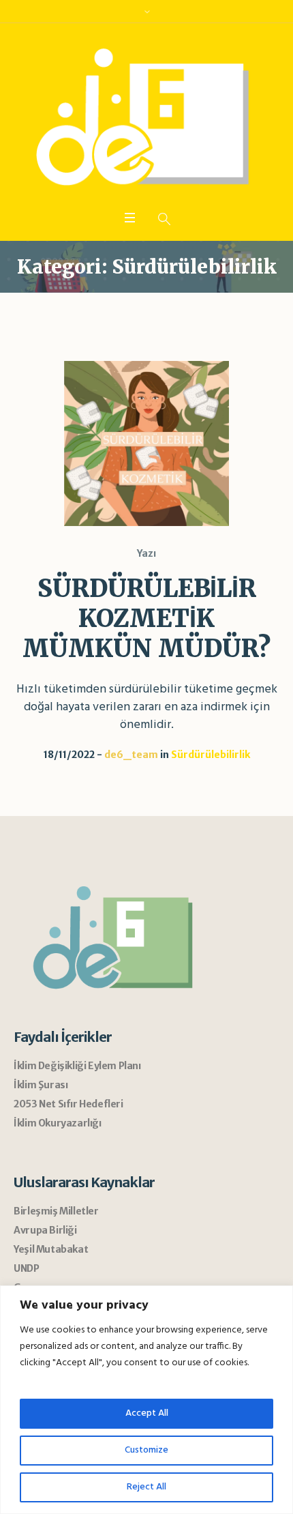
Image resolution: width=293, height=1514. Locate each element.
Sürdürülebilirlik (210, 754)
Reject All (146, 1487)
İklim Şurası (40, 1085)
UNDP (26, 1268)
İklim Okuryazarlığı (57, 1123)
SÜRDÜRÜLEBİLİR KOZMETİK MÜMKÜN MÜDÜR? (146, 618)
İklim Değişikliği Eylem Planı (77, 1066)
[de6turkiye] (146, 119)
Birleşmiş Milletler (56, 1211)
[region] (146, 1399)
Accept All (146, 1413)
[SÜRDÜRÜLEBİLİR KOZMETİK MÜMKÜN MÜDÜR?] (146, 443)
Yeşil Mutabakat (51, 1249)
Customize (146, 1450)
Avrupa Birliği (45, 1230)
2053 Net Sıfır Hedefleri (68, 1104)
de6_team (131, 754)
